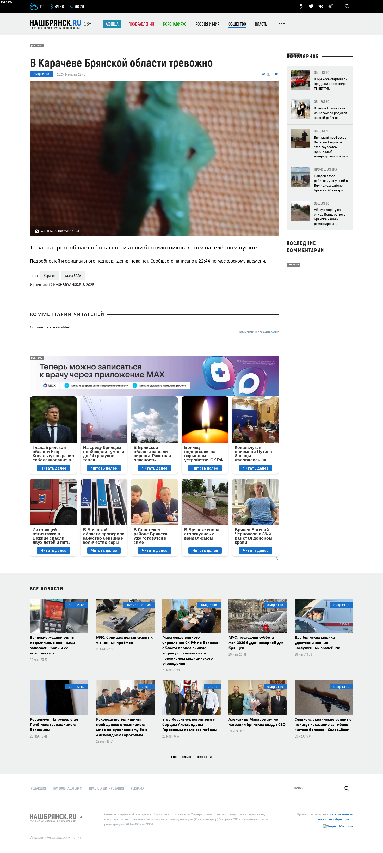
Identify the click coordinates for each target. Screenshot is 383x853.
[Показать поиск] (347, 6)
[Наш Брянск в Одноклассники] (301, 6)
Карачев (49, 275)
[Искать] (347, 788)
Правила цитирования (106, 788)
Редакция (38, 788)
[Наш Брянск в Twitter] (311, 6)
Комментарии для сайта (259, 332)
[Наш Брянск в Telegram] (330, 6)
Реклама (137, 788)
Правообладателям (67, 788)
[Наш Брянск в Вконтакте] (320, 6)
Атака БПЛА (73, 275)
